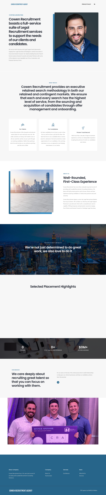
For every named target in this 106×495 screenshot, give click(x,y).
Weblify (90, 490)
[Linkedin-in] (94, 4)
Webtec (95, 490)
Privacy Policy (86, 4)
